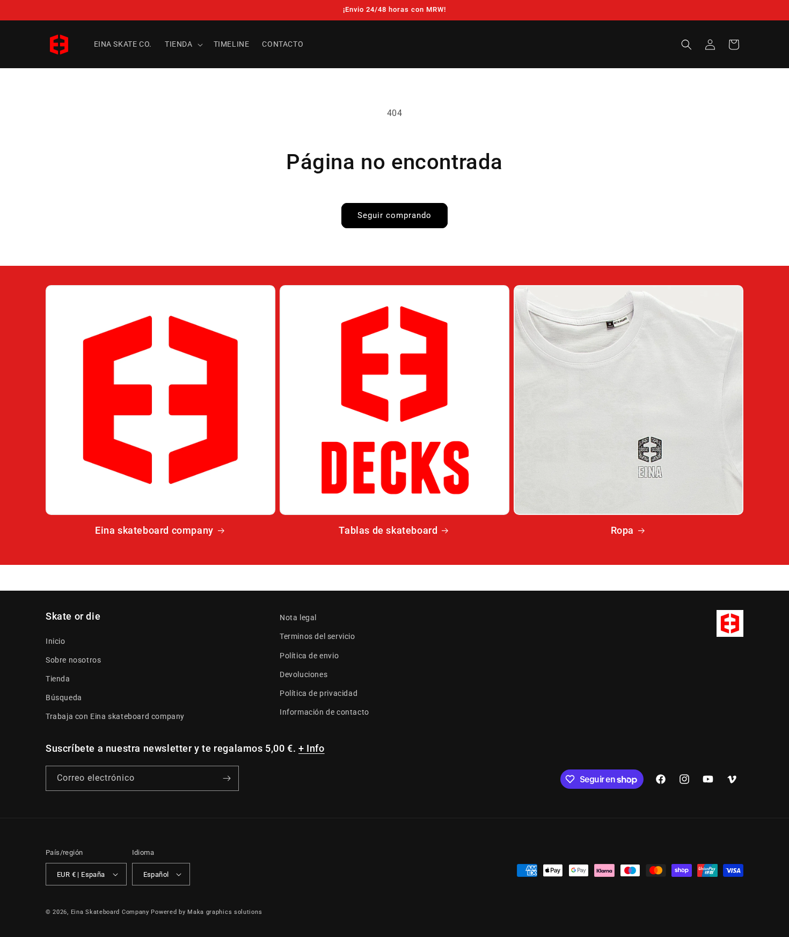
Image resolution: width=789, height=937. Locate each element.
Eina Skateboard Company (110, 912)
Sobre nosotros (73, 660)
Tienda (58, 678)
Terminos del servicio (317, 636)
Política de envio (309, 655)
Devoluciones (303, 674)
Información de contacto (324, 712)
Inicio (55, 641)
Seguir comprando (394, 215)
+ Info (311, 748)
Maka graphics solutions (224, 912)
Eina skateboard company (154, 530)
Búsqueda (64, 697)
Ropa (622, 530)
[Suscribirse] (226, 778)
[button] (182, 44)
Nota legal (298, 617)
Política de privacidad (318, 693)
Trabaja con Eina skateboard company (115, 716)
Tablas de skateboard (388, 530)
